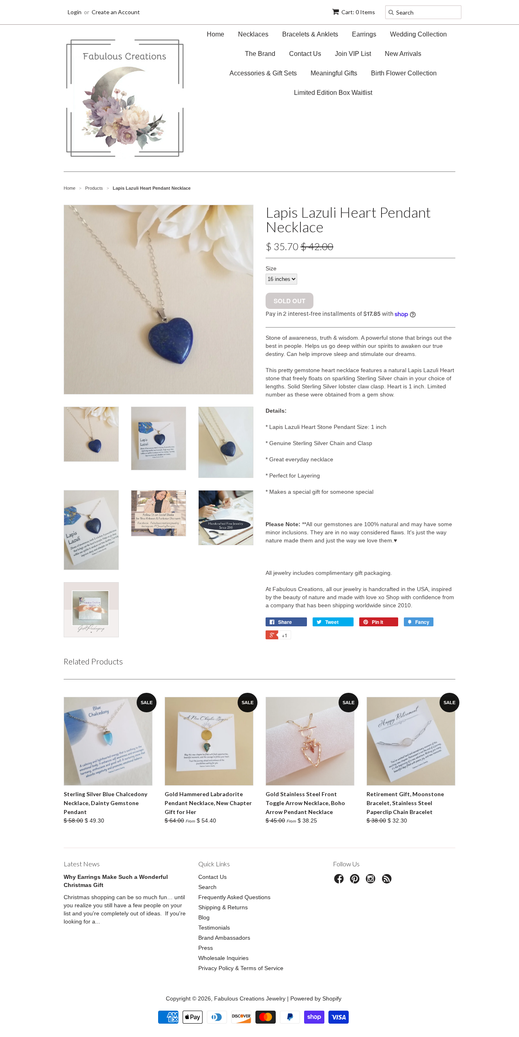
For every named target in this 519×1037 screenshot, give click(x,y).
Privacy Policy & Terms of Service (240, 968)
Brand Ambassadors (224, 937)
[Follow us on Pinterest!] (356, 881)
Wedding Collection (418, 34)
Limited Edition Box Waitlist (333, 92)
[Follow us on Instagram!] (372, 881)
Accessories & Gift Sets (263, 73)
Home (215, 34)
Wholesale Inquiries (223, 958)
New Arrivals (403, 53)
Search (207, 887)
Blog (204, 917)
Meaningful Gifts (334, 73)
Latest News (82, 864)
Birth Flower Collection (404, 73)
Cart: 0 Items (358, 12)
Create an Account (116, 12)
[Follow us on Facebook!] (340, 881)
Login (74, 12)
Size (271, 268)
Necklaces (253, 34)
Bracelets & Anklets (310, 34)
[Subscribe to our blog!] (388, 881)
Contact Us (305, 53)
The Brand (260, 53)
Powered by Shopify (315, 998)
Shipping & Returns (223, 907)
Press (205, 948)
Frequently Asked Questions (234, 897)
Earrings (364, 34)
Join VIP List (353, 53)
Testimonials (214, 927)
